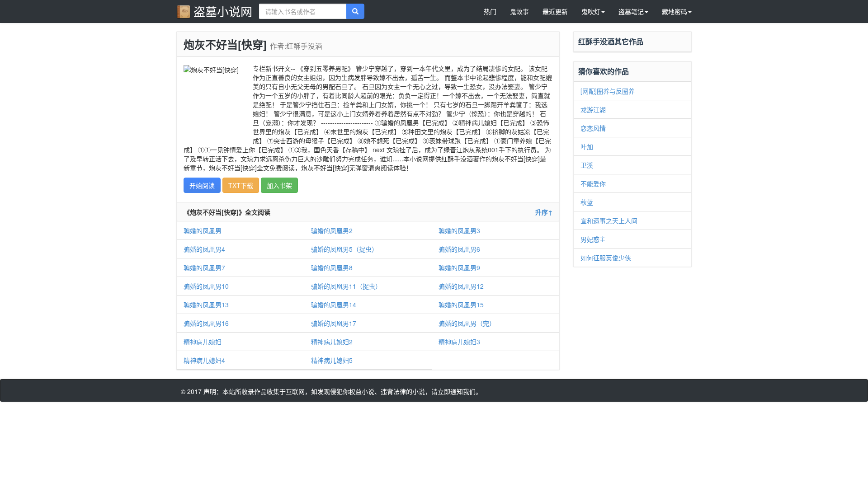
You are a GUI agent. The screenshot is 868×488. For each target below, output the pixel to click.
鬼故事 (519, 11)
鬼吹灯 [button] (590, 11)
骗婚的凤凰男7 (204, 267)
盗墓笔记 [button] (631, 11)
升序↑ (543, 211)
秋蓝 (586, 201)
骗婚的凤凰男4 (204, 248)
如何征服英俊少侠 (605, 257)
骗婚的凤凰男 (203, 230)
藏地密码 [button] (674, 11)
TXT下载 (240, 185)
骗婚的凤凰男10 (206, 286)
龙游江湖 (593, 109)
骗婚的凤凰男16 (206, 323)
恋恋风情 (593, 127)
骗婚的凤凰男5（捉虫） (344, 248)
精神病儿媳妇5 (332, 360)
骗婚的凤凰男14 (333, 304)
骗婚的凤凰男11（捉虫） (346, 286)
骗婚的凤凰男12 (461, 286)
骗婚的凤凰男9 (459, 267)
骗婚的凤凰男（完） (467, 323)
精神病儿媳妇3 (459, 341)
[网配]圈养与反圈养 (607, 90)
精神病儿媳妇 (203, 341)
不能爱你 (593, 183)
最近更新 (555, 11)
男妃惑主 (593, 239)
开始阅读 (202, 185)
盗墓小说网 (222, 11)
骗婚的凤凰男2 (332, 230)
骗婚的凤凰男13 (206, 304)
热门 (490, 11)
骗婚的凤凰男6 (459, 248)
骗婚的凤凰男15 (461, 304)
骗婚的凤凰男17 (333, 323)
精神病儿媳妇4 (204, 360)
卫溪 (586, 164)
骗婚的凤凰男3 (459, 230)
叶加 (586, 146)
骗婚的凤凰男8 (332, 267)
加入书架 (279, 185)
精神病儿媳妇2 (332, 341)
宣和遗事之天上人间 (608, 220)
